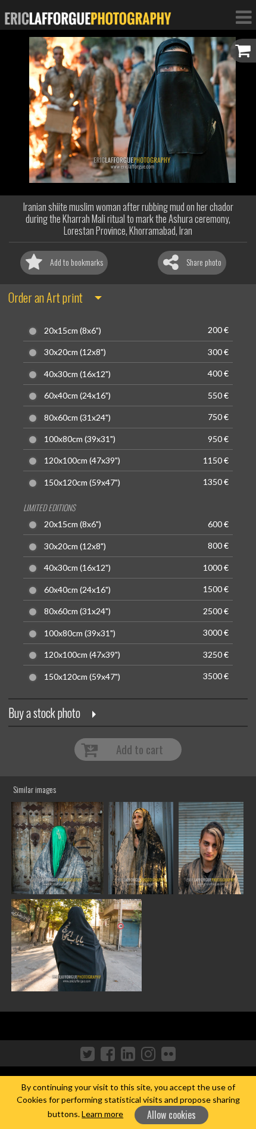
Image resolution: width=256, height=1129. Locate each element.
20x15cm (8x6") (72, 330)
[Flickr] (168, 1053)
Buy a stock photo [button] (44, 712)
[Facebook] (108, 1053)
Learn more (102, 1114)
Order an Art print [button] (45, 297)
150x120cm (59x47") (82, 482)
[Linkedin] (128, 1053)
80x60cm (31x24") (77, 417)
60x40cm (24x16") (77, 395)
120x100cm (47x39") (82, 460)
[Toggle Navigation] (243, 16)
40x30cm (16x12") (77, 374)
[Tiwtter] (87, 1053)
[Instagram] (148, 1053)
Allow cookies (171, 1115)
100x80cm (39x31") (79, 439)
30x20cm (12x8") (75, 352)
